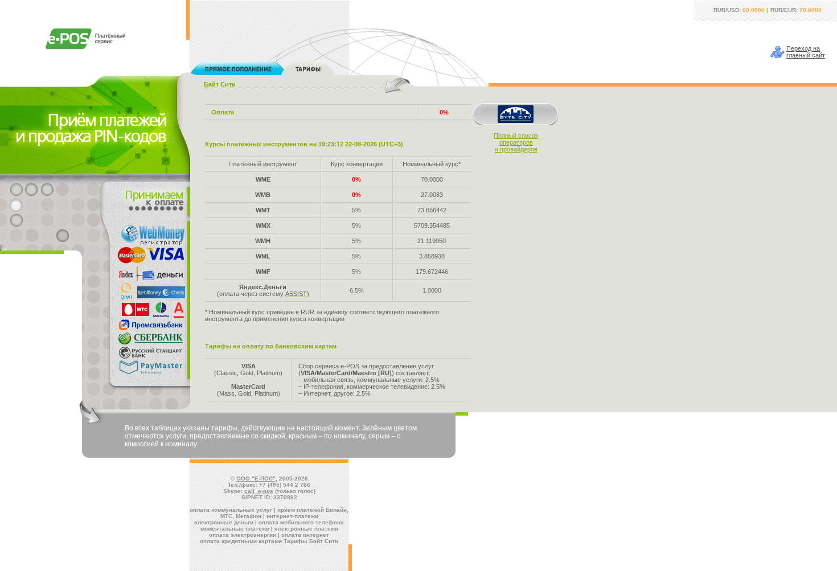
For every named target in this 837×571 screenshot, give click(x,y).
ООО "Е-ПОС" (256, 478)
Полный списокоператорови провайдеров (516, 142)
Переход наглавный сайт (805, 52)
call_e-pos (258, 491)
